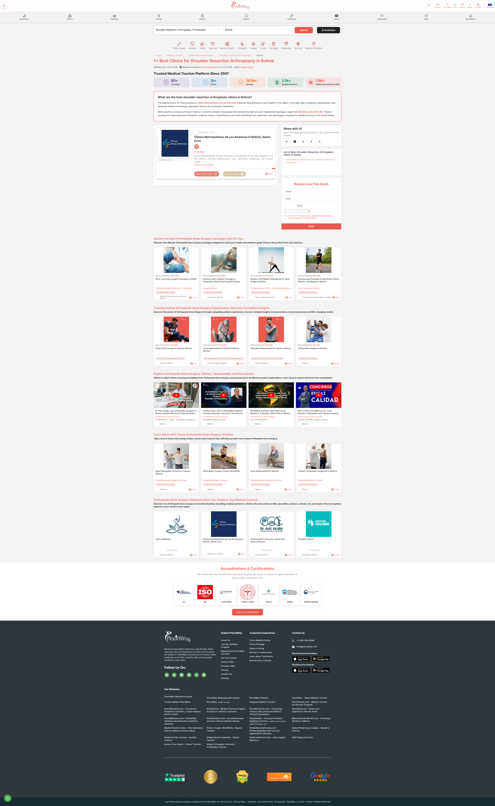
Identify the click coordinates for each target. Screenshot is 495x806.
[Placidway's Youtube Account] (181, 675)
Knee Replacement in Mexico (264, 471)
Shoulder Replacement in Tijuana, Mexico (270, 348)
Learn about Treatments (261, 656)
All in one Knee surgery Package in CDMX (176, 279)
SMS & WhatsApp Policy (322, 216)
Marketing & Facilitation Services (232, 652)
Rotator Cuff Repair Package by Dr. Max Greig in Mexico (269, 280)
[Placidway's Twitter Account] (174, 675)
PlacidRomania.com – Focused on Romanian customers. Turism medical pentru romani (182, 712)
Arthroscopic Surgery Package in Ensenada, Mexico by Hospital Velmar (221, 280)
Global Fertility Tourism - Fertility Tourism (180, 738)
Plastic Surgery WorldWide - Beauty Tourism (224, 729)
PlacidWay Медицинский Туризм (223, 698)
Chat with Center (204, 174)
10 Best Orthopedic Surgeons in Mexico (317, 471)
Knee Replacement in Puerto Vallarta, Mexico (221, 349)
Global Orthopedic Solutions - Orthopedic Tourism (221, 745)
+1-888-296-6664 (305, 640)
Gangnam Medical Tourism (262, 702)
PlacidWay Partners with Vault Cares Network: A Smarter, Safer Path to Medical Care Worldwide (270, 412)
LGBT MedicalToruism (302, 737)
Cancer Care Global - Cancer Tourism (182, 744)
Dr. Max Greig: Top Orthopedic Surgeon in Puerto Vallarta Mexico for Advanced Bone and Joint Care (176, 412)
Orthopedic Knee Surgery (201, 55)
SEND (311, 226)
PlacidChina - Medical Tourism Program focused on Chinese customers (226, 710)
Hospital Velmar (306, 539)
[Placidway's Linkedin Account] (203, 675)
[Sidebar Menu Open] (4, 6)
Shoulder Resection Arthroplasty (235, 55)
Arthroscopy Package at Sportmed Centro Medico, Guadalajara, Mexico (318, 280)
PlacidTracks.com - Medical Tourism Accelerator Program (309, 703)
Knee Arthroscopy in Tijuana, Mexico (174, 348)
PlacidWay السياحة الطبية (218, 702)
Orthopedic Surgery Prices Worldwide (221, 471)
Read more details (204, 164)
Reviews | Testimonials (260, 652)
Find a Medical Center (260, 640)
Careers (225, 670)
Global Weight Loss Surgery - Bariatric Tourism (310, 729)
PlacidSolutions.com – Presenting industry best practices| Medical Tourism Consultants (265, 712)
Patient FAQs (227, 662)
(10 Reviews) (314, 550)
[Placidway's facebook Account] (166, 675)
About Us (225, 640)
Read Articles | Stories (260, 660)
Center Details (232, 174)
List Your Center (229, 658)
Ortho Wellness (163, 539)
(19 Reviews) (266, 550)
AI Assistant (328, 30)
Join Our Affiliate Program (229, 645)
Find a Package (256, 644)
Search (304, 30)
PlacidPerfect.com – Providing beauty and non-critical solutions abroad (225, 719)
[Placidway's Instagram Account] (196, 675)
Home (158, 55)
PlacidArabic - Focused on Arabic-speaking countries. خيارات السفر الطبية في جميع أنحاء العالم (267, 721)
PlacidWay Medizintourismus (178, 696)
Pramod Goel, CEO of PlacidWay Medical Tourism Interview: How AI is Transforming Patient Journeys (224, 412)
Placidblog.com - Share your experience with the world (306, 710)
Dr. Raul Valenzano (210, 67)
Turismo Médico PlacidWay (177, 702)
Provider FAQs (228, 666)
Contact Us (226, 674)
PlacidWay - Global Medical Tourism (309, 698)
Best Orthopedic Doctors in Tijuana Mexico (173, 472)
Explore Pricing (256, 648)
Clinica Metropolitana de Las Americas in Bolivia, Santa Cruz (223, 540)
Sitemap (225, 678)
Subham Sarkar (247, 67)
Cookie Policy (310, 218)
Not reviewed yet (165, 160)
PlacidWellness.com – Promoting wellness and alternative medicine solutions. (181, 721)
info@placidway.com (306, 646)
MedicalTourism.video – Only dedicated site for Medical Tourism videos (183, 729)
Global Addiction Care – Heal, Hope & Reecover (267, 738)
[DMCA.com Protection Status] (242, 776)
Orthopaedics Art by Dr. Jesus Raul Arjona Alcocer (267, 540)
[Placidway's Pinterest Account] (189, 675)
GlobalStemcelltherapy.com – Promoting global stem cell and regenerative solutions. (264, 731)
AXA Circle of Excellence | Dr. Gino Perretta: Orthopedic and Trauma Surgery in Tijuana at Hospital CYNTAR (318, 412)
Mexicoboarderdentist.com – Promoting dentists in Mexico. (311, 719)
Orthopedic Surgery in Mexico (312, 348)
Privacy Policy (294, 218)
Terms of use (305, 216)
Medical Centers (175, 55)
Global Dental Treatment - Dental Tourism (223, 738)
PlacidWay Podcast (258, 698)
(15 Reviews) (171, 550)
